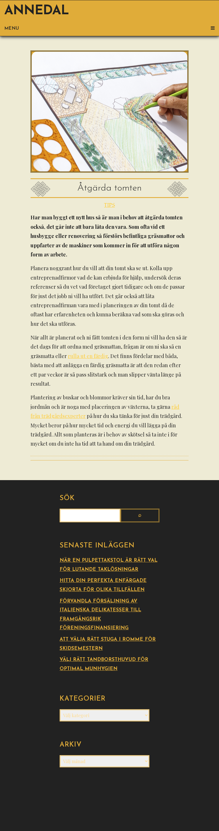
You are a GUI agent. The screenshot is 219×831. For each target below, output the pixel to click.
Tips (109, 205)
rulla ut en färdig (88, 356)
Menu (11, 28)
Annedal (36, 11)
